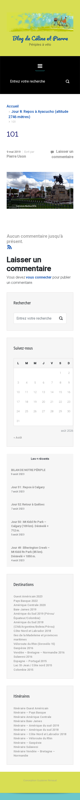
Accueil (13, 106)
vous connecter (39, 277)
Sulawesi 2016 (23, 656)
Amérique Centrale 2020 (30, 605)
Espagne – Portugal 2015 (30, 661)
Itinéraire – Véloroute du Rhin (33, 738)
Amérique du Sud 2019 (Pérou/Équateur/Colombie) (34, 616)
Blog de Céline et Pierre (40, 38)
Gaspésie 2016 (23, 648)
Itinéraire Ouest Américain (31, 708)
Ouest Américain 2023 (28, 596)
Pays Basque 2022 (26, 600)
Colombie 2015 (23, 669)
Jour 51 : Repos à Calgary (27, 487)
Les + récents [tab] (40, 458)
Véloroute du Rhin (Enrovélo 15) (34, 644)
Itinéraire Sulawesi (26, 747)
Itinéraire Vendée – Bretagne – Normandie (34, 753)
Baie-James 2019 (25, 609)
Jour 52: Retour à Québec (28, 504)
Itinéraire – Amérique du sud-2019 (36, 725)
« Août (18, 437)
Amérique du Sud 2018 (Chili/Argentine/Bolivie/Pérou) (34, 624)
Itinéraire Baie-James (28, 721)
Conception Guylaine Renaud (40, 780)
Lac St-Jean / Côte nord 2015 (33, 665)
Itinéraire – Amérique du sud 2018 (36, 729)
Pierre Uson (16, 156)
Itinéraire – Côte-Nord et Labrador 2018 (40, 734)
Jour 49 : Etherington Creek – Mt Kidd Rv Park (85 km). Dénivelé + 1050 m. (30, 552)
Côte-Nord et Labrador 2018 (32, 630)
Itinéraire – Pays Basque (30, 712)
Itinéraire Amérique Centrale (32, 717)
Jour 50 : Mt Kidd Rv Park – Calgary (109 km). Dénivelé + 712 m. (29, 526)
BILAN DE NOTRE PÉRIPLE (28, 470)
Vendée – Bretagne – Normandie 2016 (39, 652)
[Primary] (40, 66)
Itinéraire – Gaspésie (28, 742)
